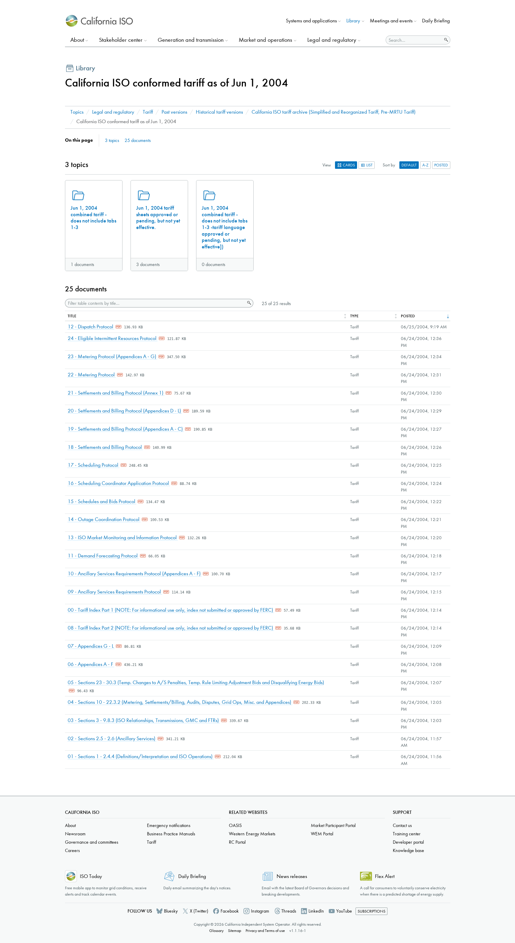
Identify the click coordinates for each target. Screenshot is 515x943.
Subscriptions (371, 911)
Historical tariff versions (219, 112)
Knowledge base (408, 850)
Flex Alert (385, 876)
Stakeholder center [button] (120, 39)
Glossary (216, 930)
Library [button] (353, 21)
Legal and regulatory (113, 112)
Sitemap (234, 930)
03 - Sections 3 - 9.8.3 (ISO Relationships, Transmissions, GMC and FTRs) (144, 720)
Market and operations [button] (265, 39)
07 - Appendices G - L (91, 646)
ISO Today (91, 876)
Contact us (402, 825)
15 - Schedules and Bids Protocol (102, 501)
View (326, 165)
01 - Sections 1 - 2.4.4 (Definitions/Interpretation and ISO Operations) (141, 756)
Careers (72, 850)
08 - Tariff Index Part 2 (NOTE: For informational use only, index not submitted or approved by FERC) (171, 628)
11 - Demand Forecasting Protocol (103, 556)
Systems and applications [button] (311, 21)
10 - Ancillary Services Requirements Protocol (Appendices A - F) (135, 574)
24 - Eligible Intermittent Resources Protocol (113, 338)
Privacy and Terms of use (265, 930)
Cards (348, 165)
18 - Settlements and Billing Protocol (105, 447)
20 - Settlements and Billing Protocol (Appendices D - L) (125, 411)
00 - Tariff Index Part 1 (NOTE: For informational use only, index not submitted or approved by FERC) (171, 610)
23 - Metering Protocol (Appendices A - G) (112, 356)
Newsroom (75, 834)
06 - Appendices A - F (91, 664)
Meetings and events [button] (391, 21)
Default (409, 165)
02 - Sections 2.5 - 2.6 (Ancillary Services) (112, 738)
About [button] (77, 39)
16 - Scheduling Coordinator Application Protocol (119, 483)
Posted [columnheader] (408, 316)
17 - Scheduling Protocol (94, 465)
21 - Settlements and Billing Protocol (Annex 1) (116, 393)
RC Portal (237, 842)
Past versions (174, 112)
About (70, 825)
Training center (407, 834)
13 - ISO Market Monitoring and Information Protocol (123, 537)
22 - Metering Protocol (92, 375)
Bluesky (171, 911)
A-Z (425, 165)
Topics (76, 112)
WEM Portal (322, 834)
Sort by (389, 165)
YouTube (344, 911)
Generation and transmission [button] (191, 39)
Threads (288, 911)
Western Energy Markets (252, 834)
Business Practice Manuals (171, 834)
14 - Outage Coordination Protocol (104, 519)
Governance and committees (91, 842)
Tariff (148, 112)
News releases (292, 876)
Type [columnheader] (354, 316)
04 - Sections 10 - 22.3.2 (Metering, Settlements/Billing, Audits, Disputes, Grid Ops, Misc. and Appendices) (180, 702)
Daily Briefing (436, 21)
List (369, 165)
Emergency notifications (168, 825)
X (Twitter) (199, 911)
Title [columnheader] (72, 316)
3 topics (112, 140)
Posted (441, 165)
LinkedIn (316, 911)
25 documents (138, 140)
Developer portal (408, 842)
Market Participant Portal (333, 825)
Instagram (260, 911)
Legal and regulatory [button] (331, 39)
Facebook (230, 911)
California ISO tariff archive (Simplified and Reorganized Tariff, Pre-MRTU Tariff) (333, 112)
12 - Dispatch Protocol (91, 327)
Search (248, 303)
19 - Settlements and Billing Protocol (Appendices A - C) (126, 429)
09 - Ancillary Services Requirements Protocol (115, 592)
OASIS (235, 825)
